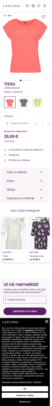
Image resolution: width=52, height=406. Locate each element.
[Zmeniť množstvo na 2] (49, 123)
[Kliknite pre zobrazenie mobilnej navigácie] (27, 6)
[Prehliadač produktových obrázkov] (25, 44)
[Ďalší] (46, 233)
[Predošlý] (3, 233)
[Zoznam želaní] (39, 6)
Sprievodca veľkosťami (15, 131)
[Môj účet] (33, 6)
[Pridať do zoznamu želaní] (43, 16)
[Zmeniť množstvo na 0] (36, 123)
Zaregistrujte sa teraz (25, 311)
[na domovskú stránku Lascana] (11, 5)
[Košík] (45, 6)
